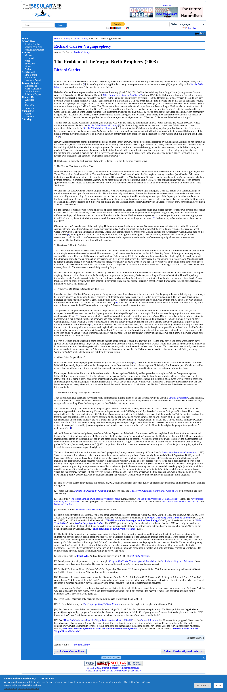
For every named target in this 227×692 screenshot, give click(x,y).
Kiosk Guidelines (33, 88)
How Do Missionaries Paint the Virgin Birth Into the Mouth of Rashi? (98, 620)
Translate (192, 28)
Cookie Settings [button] (202, 685)
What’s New (28, 41)
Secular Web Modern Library (97, 128)
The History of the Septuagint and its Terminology (132, 520)
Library (26, 52)
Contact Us (28, 97)
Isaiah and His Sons (64, 504)
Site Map (27, 119)
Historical (29, 58)
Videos (28, 66)
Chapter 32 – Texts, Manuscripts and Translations (133, 561)
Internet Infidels (30, 83)
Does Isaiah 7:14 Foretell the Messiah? (181, 501)
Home (25, 38)
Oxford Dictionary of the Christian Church (169, 517)
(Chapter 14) (154, 490)
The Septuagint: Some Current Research (113, 528)
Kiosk (27, 60)
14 (69, 428)
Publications (30, 77)
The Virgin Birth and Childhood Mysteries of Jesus (95, 498)
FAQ (27, 102)
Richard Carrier (67, 70)
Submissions (31, 86)
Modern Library (80, 38)
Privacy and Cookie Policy (114, 670)
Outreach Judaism (149, 620)
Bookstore (30, 63)
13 (134, 362)
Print (202, 33)
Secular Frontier (32, 44)
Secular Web (28, 72)
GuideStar (29, 116)
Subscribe (29, 99)
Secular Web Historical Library (102, 125)
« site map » (135, 670)
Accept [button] (218, 685)
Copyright (29, 108)
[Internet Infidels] (42, 16)
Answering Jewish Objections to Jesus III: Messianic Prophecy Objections (99, 628)
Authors (28, 69)
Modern (28, 55)
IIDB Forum (31, 74)
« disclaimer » (93, 670)
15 (157, 458)
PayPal (28, 113)
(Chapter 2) (91, 490)
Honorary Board (33, 80)
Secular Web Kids (33, 47)
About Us (29, 105)
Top (203, 657)
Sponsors (166, 5)
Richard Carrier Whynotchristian (183, 651)
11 (77, 316)
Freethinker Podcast (34, 49)
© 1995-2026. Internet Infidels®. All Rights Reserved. (113, 668)
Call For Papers (32, 91)
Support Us (28, 111)
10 (116, 302)
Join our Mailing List (111, 657)
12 (91, 324)
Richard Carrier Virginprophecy (82, 46)
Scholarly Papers (33, 94)
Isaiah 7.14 (82, 556)
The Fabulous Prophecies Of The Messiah (156, 498)
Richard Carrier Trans (70, 651)
